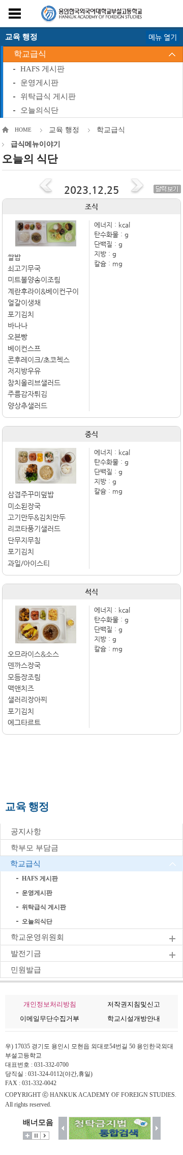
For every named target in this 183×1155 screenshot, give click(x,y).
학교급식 (30, 53)
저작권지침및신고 (133, 1004)
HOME (23, 130)
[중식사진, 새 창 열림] (46, 466)
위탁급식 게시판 (48, 96)
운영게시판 (39, 83)
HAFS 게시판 (42, 69)
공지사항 (26, 831)
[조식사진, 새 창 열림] (46, 233)
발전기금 (26, 953)
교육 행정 (64, 130)
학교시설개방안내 (133, 1018)
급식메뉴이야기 (35, 144)
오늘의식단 (39, 110)
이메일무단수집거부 (49, 1018)
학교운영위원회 (37, 937)
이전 (62, 1128)
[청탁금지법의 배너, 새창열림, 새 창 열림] (110, 1128)
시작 (44, 1136)
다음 (156, 1128)
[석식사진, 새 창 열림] (46, 624)
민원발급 (26, 970)
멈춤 (36, 1136)
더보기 (27, 1136)
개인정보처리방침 (49, 1004)
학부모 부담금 (34, 848)
